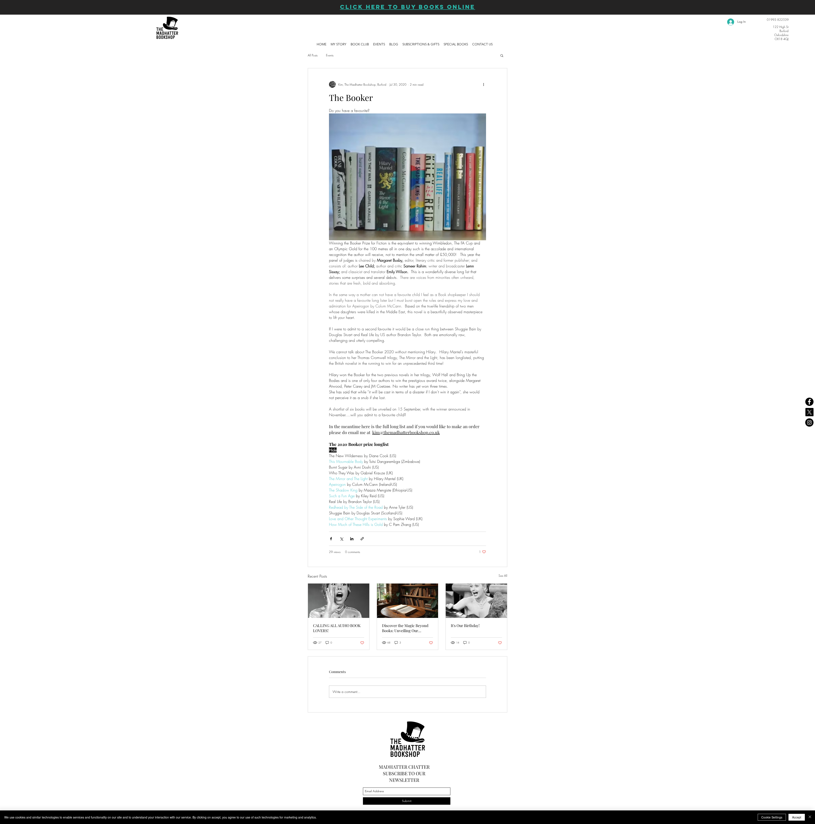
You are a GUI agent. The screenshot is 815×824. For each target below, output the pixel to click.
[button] (508, 757)
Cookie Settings (771, 817)
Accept (796, 817)
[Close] (809, 817)
